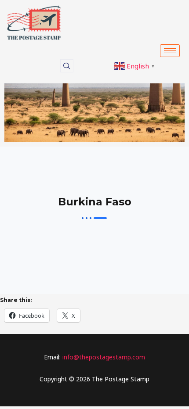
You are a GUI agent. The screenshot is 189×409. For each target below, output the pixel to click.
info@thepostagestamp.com (103, 357)
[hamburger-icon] (170, 50)
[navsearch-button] (66, 65)
